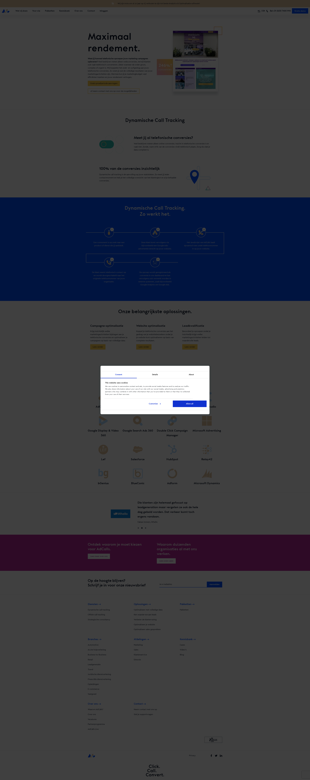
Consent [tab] (118, 374)
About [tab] (191, 374)
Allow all (189, 404)
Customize (153, 404)
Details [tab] (155, 374)
